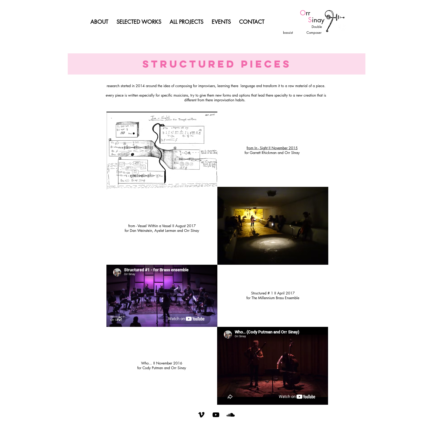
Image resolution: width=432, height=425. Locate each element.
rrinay (305, 16)
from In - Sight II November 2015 (272, 148)
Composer (313, 32)
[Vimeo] (201, 415)
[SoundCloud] (230, 415)
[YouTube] (216, 415)
